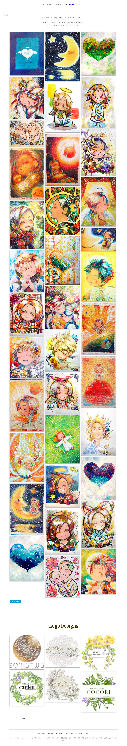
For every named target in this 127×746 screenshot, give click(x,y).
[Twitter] (22, 719)
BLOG (49, 4)
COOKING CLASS (60, 4)
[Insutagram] (24, 719)
